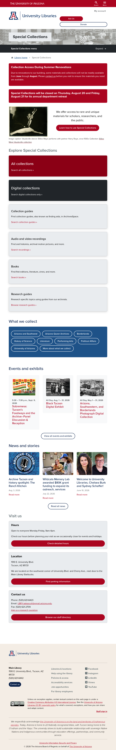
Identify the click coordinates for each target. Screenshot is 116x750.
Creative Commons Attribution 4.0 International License (52, 702)
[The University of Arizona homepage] (27, 3)
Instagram (93, 673)
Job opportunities (60, 687)
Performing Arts (65, 341)
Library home (20, 57)
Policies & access (59, 678)
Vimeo (91, 682)
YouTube (92, 687)
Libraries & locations (61, 669)
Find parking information (58, 581)
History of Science (23, 341)
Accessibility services (61, 682)
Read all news (58, 506)
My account (100, 11)
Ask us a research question (24, 610)
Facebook (93, 669)
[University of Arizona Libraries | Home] (32, 15)
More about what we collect (57, 348)
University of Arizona (24, 348)
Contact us (18, 594)
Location (16, 556)
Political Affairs (88, 341)
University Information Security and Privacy (58, 743)
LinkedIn (92, 678)
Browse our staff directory (58, 617)
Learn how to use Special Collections (77, 127)
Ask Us (71, 18)
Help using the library (61, 673)
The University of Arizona (80, 746)
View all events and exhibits (58, 436)
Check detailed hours (58, 543)
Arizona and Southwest (25, 333)
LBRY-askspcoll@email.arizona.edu (35, 603)
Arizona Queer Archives (57, 333)
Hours (15, 525)
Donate (83, 24)
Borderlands (83, 333)
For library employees (62, 691)
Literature (45, 341)
